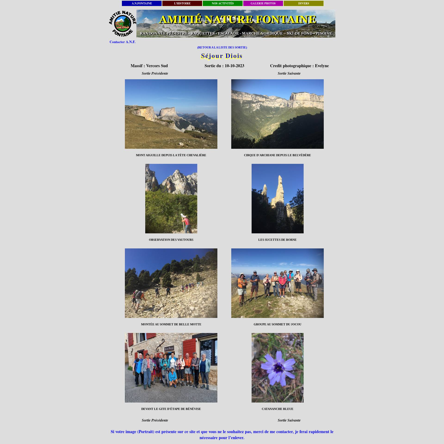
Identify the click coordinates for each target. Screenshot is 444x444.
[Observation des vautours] (171, 198)
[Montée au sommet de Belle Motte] (171, 283)
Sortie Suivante (289, 73)
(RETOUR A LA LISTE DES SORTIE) (222, 47)
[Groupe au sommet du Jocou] (277, 283)
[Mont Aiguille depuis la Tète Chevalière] (171, 114)
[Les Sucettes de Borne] (277, 198)
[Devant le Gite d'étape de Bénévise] (171, 368)
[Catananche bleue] (277, 368)
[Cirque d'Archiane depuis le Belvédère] (277, 114)
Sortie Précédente (155, 73)
